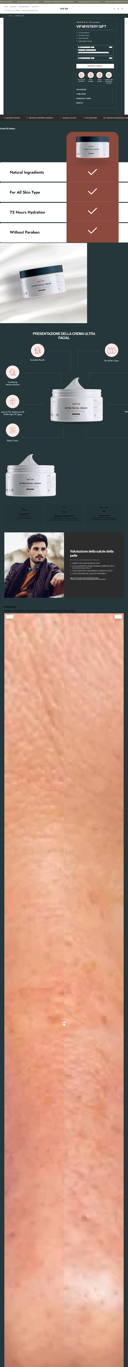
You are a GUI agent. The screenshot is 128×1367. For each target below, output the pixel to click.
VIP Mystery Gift (19, 15)
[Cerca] (114, 9)
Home (10, 15)
